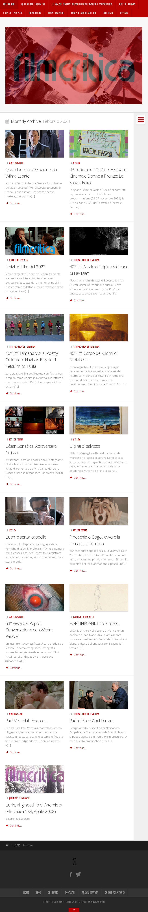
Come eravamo (15, 714)
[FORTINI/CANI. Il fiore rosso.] (98, 597)
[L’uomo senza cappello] (34, 511)
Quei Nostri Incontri (33, 4)
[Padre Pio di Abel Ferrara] (98, 695)
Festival (77, 260)
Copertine (13, 260)
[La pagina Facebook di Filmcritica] (71, 874)
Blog (38, 892)
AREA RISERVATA (90, 892)
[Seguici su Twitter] (78, 874)
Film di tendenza (12, 13)
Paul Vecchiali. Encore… (26, 721)
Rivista (124, 13)
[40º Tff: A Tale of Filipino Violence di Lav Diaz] (98, 241)
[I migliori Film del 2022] (34, 241)
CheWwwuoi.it (98, 902)
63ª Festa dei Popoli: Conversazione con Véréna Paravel (29, 629)
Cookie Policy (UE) (115, 892)
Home (26, 892)
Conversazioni (56, 13)
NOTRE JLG (8, 4)
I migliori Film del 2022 (25, 267)
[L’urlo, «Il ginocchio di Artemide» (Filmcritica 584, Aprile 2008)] (34, 779)
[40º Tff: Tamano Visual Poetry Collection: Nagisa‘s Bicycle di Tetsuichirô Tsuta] (34, 327)
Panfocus (108, 13)
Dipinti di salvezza (85, 446)
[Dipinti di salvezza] (98, 420)
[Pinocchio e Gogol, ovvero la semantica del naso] (98, 511)
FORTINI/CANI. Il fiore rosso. (94, 623)
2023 (17, 845)
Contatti (70, 892)
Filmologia (35, 13)
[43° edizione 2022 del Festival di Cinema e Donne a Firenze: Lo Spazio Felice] (98, 144)
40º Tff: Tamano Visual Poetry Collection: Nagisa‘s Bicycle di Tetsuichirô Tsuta (31, 359)
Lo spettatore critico (83, 13)
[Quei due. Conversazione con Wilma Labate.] (34, 144)
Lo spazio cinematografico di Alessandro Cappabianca (82, 4)
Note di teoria (127, 4)
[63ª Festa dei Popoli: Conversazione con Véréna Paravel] (34, 597)
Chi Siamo (53, 892)
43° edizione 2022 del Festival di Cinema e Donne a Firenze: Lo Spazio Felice (98, 175)
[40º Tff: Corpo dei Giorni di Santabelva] (98, 327)
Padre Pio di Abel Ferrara (91, 721)
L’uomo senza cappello (25, 537)
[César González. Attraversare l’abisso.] (34, 420)
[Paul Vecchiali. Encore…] (34, 695)
